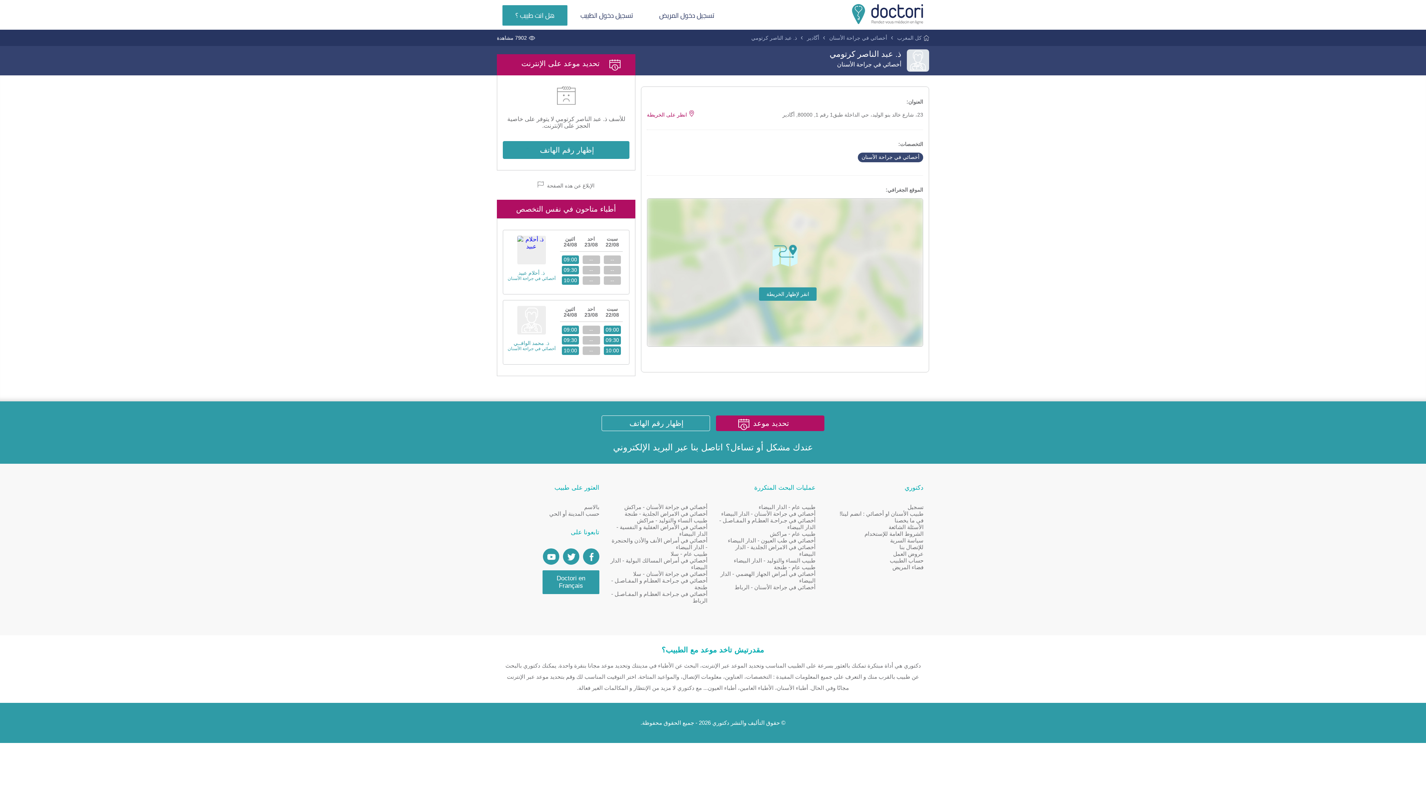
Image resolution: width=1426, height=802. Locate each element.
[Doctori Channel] (551, 556)
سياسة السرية (907, 540)
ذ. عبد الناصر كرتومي (774, 38)
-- (612, 260)
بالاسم (591, 507)
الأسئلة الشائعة (906, 527)
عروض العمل (908, 554)
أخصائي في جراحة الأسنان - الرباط (775, 587)
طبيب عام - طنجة (794, 567)
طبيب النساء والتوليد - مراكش (672, 520)
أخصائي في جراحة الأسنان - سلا (670, 574)
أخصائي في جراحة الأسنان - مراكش (665, 507)
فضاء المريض (908, 567)
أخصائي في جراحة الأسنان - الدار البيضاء (768, 514)
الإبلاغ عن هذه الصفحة (570, 186)
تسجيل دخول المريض (686, 15)
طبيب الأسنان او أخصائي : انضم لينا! (882, 514)
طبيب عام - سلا (689, 554)
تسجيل (916, 507)
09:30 (570, 270)
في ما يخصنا (909, 520)
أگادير (813, 38)
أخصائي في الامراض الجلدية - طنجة (666, 514)
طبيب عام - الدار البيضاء (787, 507)
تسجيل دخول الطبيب (606, 15)
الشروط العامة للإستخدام (894, 534)
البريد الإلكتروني (643, 447)
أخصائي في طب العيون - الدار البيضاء (771, 540)
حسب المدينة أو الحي (574, 514)
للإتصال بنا (911, 547)
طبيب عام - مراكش (792, 534)
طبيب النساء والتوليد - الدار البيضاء (774, 560)
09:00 (570, 260)
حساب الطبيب (907, 560)
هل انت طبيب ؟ (534, 15)
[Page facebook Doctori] (591, 556)
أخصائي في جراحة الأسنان (858, 38)
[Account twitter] (571, 556)
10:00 (570, 280)
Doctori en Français (571, 582)
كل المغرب (909, 38)
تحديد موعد (771, 423)
